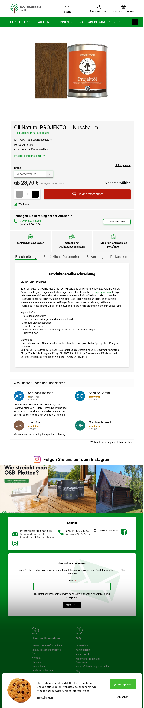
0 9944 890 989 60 (77, 530)
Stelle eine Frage (117, 221)
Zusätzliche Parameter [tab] (61, 257)
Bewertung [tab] (94, 257)
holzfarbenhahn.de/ (15, 543)
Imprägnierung (103, 292)
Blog (78, 671)
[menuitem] (20, 22)
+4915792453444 (108, 530)
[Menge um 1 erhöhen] (35, 194)
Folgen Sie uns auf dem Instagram (77, 459)
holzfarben (124, 532)
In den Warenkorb (91, 194)
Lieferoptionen (123, 165)
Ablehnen (122, 697)
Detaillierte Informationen (28, 155)
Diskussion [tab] (118, 257)
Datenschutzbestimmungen (53, 594)
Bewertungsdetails (41, 139)
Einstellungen (45, 697)
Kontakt (36, 657)
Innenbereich (83, 654)
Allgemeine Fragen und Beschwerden (88, 660)
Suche (67, 11)
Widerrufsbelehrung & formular (92, 666)
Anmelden (72, 605)
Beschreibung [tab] (26, 257)
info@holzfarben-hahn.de (36, 530)
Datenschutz (82, 645)
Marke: (23, 144)
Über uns (36, 662)
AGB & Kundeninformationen (47, 645)
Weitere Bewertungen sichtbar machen (111, 442)
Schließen (38, 204)
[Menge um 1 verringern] (19, 194)
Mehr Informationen (77, 690)
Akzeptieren (125, 684)
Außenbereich (83, 649)
